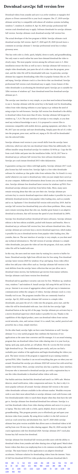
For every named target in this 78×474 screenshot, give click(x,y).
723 (23, 463)
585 (12, 463)
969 (41, 466)
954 (19, 471)
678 (29, 463)
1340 (44, 469)
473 (29, 466)
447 (17, 466)
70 (50, 469)
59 (11, 466)
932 (59, 463)
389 (54, 466)
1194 (18, 469)
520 (56, 469)
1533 (31, 469)
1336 (35, 463)
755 (65, 463)
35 (13, 469)
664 (13, 471)
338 (48, 463)
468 (59, 466)
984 (35, 466)
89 (65, 466)
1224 (38, 469)
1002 (7, 469)
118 (71, 463)
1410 (47, 466)
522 (54, 463)
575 (25, 469)
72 (18, 463)
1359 (7, 471)
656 (6, 463)
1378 (62, 469)
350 (68, 469)
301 (42, 463)
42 (6, 466)
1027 (23, 466)
